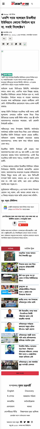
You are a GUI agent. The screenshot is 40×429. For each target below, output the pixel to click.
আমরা (29, 406)
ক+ (4, 39)
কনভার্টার (10, 401)
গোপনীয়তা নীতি (10, 411)
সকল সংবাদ (20, 373)
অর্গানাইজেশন (29, 401)
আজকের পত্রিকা (29, 396)
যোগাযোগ (10, 406)
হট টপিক (12, 14)
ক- (10, 39)
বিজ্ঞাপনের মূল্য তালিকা (29, 411)
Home (5, 14)
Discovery (29, 391)
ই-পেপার (10, 396)
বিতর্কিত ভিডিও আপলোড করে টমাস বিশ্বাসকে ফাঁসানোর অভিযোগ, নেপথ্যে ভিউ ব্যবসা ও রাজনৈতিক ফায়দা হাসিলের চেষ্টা (28, 351)
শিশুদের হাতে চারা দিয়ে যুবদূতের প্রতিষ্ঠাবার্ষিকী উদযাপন (27, 267)
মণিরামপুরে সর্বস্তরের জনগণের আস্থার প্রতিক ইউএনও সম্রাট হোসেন (26, 326)
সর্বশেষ (10, 248)
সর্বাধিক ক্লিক (29, 248)
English (10, 391)
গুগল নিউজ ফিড (17, 209)
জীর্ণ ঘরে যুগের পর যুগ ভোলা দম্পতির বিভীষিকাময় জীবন (28, 278)
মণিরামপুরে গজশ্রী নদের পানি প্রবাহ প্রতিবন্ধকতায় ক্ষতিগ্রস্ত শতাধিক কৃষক (27, 338)
